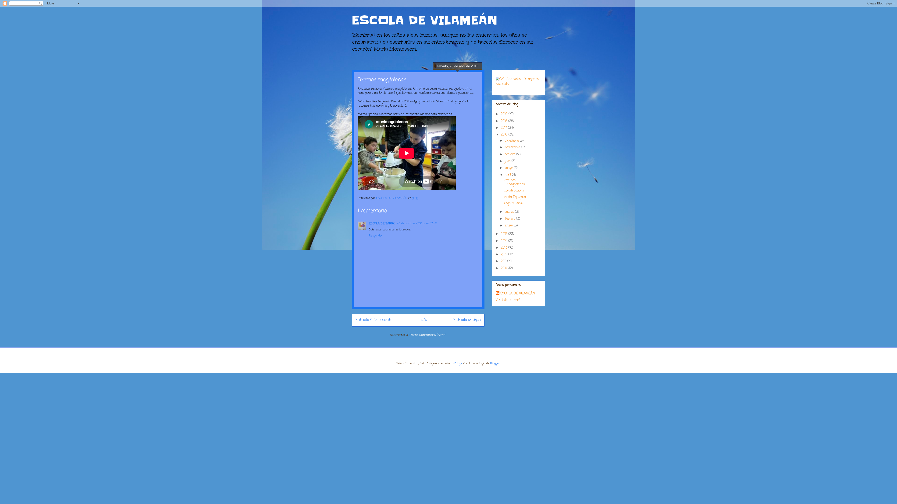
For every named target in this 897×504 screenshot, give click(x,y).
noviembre (513, 147)
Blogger (495, 363)
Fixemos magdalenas (514, 182)
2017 (504, 127)
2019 (505, 114)
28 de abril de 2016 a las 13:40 (417, 223)
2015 (504, 234)
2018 (504, 121)
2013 (504, 247)
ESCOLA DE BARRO (382, 223)
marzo (510, 211)
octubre (510, 154)
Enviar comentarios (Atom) (427, 335)
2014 (504, 241)
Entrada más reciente (374, 320)
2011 (504, 261)
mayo (509, 168)
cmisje (457, 363)
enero (509, 225)
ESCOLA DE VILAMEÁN (425, 20)
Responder (376, 235)
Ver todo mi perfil (508, 300)
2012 (504, 254)
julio (508, 161)
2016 (505, 134)
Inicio (423, 320)
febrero (510, 218)
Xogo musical (513, 203)
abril (508, 175)
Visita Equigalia (515, 197)
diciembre (512, 140)
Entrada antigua (467, 320)
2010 (504, 268)
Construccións (514, 190)
